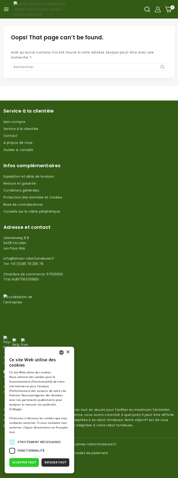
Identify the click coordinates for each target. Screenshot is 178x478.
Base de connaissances (23, 204)
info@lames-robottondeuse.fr (28, 258)
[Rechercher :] (89, 67)
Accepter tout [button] (24, 462)
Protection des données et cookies (32, 197)
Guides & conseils (18, 150)
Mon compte (14, 122)
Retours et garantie (19, 183)
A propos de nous (18, 142)
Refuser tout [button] (55, 462)
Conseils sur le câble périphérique (31, 211)
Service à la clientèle (20, 128)
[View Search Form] (147, 9)
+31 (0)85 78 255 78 (27, 263)
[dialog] (39, 410)
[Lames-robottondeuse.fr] (41, 9)
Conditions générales (21, 190)
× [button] (68, 352)
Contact (10, 135)
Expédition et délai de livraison (28, 176)
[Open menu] (6, 9)
